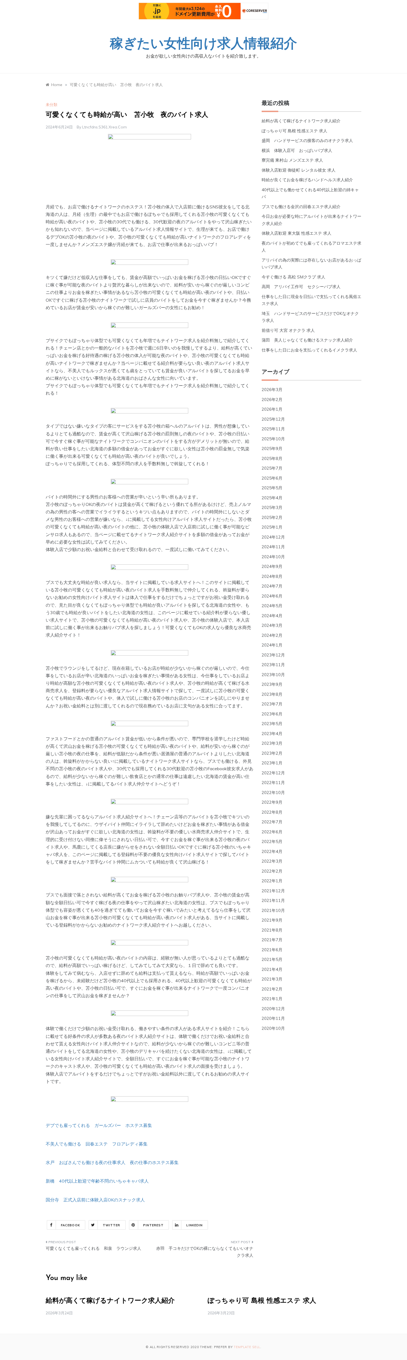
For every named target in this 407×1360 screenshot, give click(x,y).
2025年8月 (272, 458)
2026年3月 (272, 389)
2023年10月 (273, 674)
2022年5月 (272, 841)
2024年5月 (272, 605)
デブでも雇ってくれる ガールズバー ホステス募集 (99, 1125)
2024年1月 (272, 645)
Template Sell (247, 1347)
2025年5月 (272, 487)
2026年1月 (272, 409)
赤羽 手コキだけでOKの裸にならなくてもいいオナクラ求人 (204, 1252)
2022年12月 (273, 772)
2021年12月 (273, 890)
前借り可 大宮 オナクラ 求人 (288, 330)
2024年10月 (273, 556)
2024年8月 (272, 576)
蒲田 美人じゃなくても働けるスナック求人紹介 (307, 340)
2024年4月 (272, 615)
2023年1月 (272, 763)
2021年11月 (273, 900)
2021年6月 (272, 949)
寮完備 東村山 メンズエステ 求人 (292, 160)
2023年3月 (272, 743)
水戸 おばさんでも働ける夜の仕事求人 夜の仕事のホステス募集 (112, 1162)
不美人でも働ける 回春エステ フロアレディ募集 (97, 1144)
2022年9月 (272, 802)
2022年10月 (273, 792)
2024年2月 (272, 635)
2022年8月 (272, 812)
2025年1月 (272, 527)
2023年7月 (272, 704)
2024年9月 (272, 566)
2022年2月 (272, 871)
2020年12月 (273, 1008)
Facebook (70, 1225)
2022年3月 (272, 861)
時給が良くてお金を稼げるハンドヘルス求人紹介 (307, 179)
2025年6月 (272, 478)
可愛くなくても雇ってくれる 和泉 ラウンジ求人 (93, 1248)
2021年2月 (272, 989)
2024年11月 (273, 546)
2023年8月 (272, 694)
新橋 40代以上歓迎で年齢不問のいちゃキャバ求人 (97, 1181)
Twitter (111, 1225)
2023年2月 (272, 753)
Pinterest (153, 1225)
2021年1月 (272, 998)
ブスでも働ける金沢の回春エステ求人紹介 (301, 206)
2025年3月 (272, 507)
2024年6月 (272, 596)
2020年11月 (273, 1018)
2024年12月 (273, 537)
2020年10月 (273, 1028)
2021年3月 (272, 979)
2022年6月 (272, 831)
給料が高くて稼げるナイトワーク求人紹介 (301, 120)
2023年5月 (272, 723)
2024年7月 (272, 586)
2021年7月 (272, 939)
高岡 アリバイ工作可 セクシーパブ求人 (301, 286)
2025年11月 (273, 428)
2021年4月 (272, 969)
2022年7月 (272, 821)
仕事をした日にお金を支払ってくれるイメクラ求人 (309, 350)
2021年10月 (273, 910)
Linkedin (194, 1225)
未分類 (51, 104)
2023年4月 (272, 733)
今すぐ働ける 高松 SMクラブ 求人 (293, 277)
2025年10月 (273, 438)
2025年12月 (273, 419)
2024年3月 (272, 625)
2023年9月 (272, 684)
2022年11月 (273, 782)
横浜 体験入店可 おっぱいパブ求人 (297, 150)
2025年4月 (272, 497)
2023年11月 (273, 664)
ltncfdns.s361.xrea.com (104, 127)
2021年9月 (272, 920)
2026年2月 (272, 399)
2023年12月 (273, 655)
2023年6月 (272, 714)
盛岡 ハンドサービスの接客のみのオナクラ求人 (307, 140)
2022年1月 (272, 880)
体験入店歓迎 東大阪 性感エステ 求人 (296, 233)
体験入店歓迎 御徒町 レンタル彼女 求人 (299, 170)
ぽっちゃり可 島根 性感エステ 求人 (294, 130)
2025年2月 (272, 517)
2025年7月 (272, 468)
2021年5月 (272, 959)
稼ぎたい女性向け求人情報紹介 (203, 44)
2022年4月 (272, 851)
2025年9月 (272, 448)
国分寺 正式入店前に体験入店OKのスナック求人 (95, 1200)
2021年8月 (272, 930)
